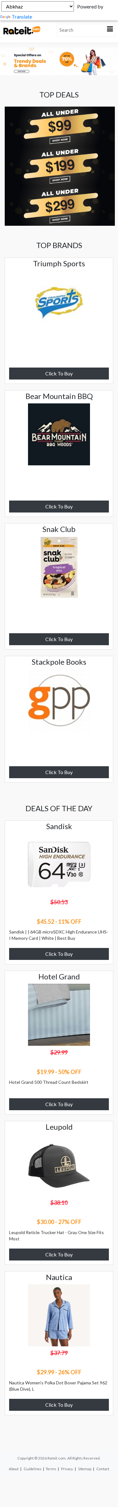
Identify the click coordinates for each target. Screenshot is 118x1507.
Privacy (67, 1468)
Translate (22, 16)
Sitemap (84, 1468)
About (14, 1468)
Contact (102, 1468)
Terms (51, 1468)
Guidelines (32, 1468)
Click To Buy (59, 373)
